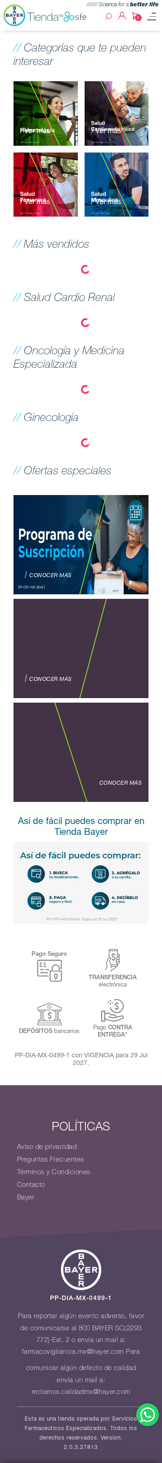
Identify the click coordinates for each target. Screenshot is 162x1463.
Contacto (31, 1185)
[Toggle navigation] (152, 16)
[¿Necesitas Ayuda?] (147, 1414)
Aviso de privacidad (47, 1147)
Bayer (26, 1197)
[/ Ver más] (46, 112)
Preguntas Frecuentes (50, 1159)
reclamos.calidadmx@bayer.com (81, 1392)
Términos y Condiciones (53, 1172)
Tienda (43, 16)
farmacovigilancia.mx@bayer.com (73, 1351)
